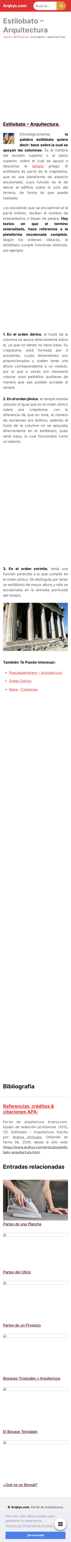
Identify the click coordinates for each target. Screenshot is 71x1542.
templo (38, 166)
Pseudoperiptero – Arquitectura (35, 673)
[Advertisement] (35, 79)
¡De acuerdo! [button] (35, 1535)
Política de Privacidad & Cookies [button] (29, 1526)
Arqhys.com (15, 6)
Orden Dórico (20, 681)
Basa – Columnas (23, 689)
